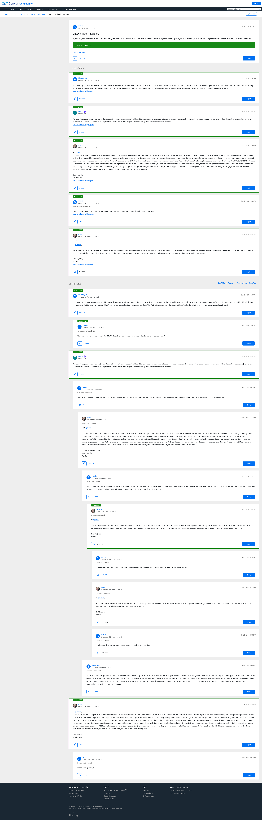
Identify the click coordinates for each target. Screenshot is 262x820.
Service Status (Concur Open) (180, 790)
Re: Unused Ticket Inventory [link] (59, 14)
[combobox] (244, 9)
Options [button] (252, 14)
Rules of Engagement (76, 790)
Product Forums (19, 14)
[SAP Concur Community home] (10, 3)
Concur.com (108, 793)
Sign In (256, 3)
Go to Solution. (85, 45)
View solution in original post (83, 91)
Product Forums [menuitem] (25, 9)
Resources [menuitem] (53, 9)
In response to (82, 206)
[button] (239, 26)
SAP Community (148, 796)
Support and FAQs (75, 796)
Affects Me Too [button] (79, 52)
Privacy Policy (72, 808)
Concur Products (110, 796)
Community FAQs (75, 793)
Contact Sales (109, 799)
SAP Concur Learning (177, 793)
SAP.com (146, 790)
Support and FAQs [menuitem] (69, 9)
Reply (249, 58)
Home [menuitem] (13, 9)
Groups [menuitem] (40, 9)
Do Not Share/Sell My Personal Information (98, 808)
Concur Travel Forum (37, 14)
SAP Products (148, 793)
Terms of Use (81, 808)
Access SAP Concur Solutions (114, 790)
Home (7, 14)
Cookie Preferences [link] (116, 808)
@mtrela (78, 152)
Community (26, 3)
